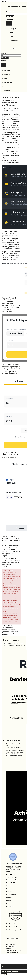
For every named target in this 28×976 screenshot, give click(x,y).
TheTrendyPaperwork (13, 930)
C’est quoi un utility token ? (15, 752)
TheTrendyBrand (12, 952)
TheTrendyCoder (12, 924)
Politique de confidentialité (11, 945)
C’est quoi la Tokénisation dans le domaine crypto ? (14, 754)
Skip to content (6, 1)
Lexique (13, 29)
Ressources (10, 892)
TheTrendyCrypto (16, 6)
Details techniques (12, 880)
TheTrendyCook (11, 927)
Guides (8, 886)
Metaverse (14, 41)
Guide (12, 625)
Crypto (13, 33)
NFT (11, 37)
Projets (8, 889)
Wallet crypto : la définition (15, 750)
